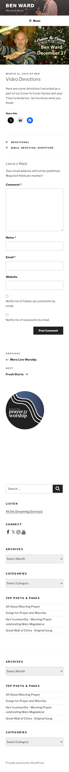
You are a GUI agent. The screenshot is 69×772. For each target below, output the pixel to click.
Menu (36, 20)
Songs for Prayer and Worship (26, 613)
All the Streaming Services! (24, 511)
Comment (14, 184)
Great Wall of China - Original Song (29, 630)
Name (11, 237)
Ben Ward (20, 5)
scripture (46, 147)
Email (11, 257)
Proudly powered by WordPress (25, 762)
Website (11, 277)
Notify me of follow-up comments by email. (30, 303)
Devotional (20, 142)
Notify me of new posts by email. (28, 320)
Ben (37, 73)
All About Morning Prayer (23, 606)
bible (15, 147)
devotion (28, 147)
